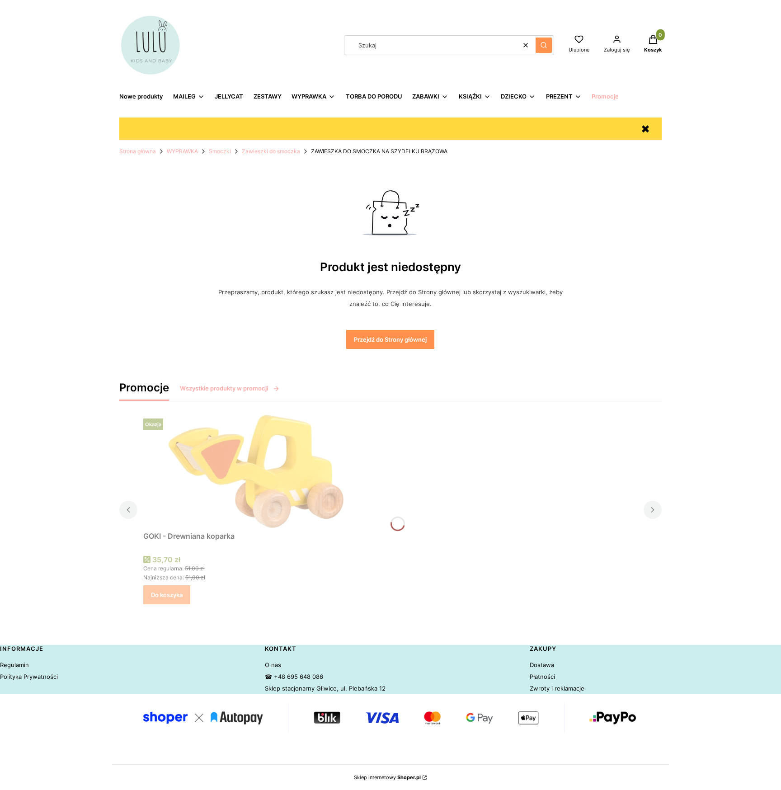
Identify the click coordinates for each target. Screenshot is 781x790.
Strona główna (137, 151)
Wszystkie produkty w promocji (224, 388)
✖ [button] (645, 129)
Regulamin (14, 664)
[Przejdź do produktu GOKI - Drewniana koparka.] (256, 471)
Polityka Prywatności (29, 676)
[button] (544, 45)
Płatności (542, 676)
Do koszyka (167, 594)
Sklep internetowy (387, 777)
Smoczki (220, 151)
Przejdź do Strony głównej (390, 339)
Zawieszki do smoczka (271, 151)
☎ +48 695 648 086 (294, 676)
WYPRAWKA (182, 151)
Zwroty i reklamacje (557, 688)
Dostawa (542, 664)
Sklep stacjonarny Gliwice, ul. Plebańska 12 (325, 688)
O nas (273, 664)
